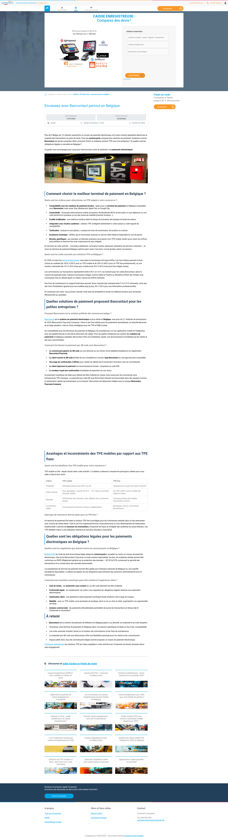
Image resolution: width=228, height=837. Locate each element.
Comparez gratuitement (54, 644)
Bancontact (49, 319)
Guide (70, 94)
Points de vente (61, 94)
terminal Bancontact (70, 260)
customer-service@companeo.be (150, 820)
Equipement (51, 94)
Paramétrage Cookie (53, 822)
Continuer (134, 75)
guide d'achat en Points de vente (80, 663)
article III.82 (50, 554)
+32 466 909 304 (144, 818)
